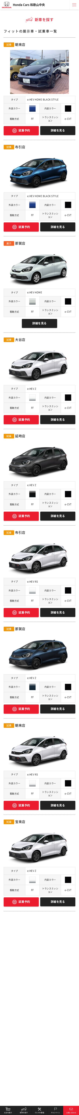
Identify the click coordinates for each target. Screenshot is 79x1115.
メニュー (74, 5)
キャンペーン (55, 1110)
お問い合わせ (71, 1110)
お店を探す (8, 1110)
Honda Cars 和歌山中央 (29, 4)
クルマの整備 (39, 1110)
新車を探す (24, 1110)
